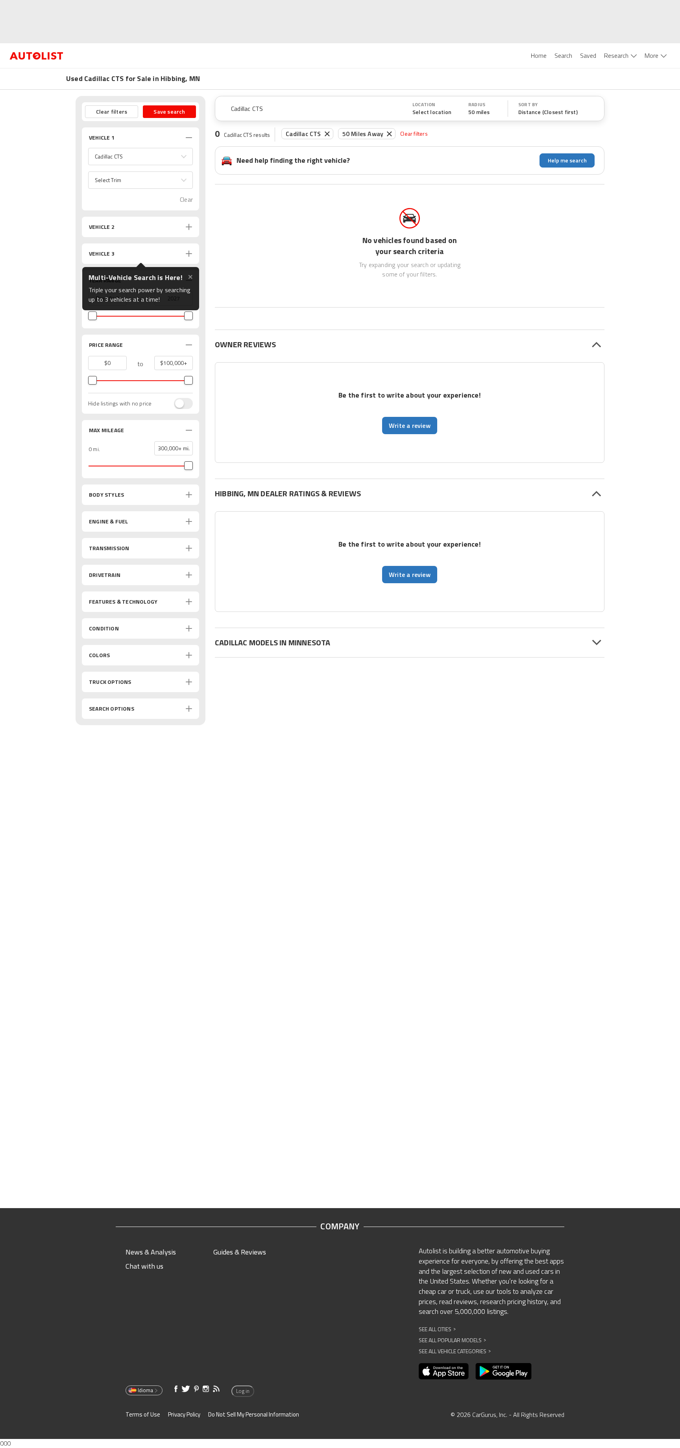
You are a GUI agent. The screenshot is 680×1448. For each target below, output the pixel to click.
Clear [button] (186, 199)
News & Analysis (151, 1252)
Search (563, 55)
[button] (140, 156)
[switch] (179, 403)
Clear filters (414, 133)
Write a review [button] (410, 425)
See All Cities (437, 1329)
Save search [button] (169, 111)
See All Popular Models (452, 1340)
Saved (588, 55)
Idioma (145, 1390)
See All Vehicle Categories (455, 1351)
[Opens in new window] (444, 1371)
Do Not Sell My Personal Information (253, 1414)
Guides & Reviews (239, 1252)
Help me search (567, 160)
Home (539, 55)
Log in (242, 1391)
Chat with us (144, 1266)
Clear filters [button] (112, 111)
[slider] (92, 315)
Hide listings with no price (120, 403)
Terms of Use (143, 1414)
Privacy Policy (184, 1414)
